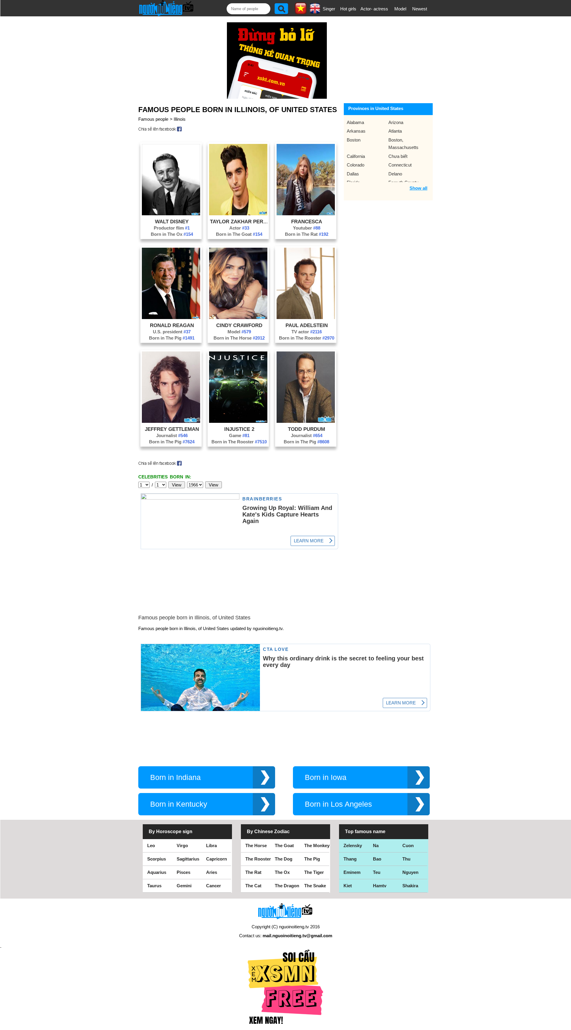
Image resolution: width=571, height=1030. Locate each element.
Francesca (306, 221)
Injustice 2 (239, 429)
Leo (151, 845)
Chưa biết (397, 156)
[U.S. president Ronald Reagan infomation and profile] (171, 317)
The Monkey (317, 845)
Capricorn (216, 858)
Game (239, 435)
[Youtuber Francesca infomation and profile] (306, 213)
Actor (239, 227)
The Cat (253, 885)
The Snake (315, 885)
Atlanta (395, 131)
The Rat (253, 872)
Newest (419, 8)
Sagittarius (188, 858)
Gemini (184, 885)
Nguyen (410, 872)
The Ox (282, 872)
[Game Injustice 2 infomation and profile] (238, 421)
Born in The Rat (306, 234)
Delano (395, 173)
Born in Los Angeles (338, 804)
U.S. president (172, 331)
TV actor (306, 331)
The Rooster (258, 858)
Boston (353, 139)
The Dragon (287, 885)
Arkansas (356, 131)
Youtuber (306, 227)
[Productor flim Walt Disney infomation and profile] (171, 213)
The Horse (256, 845)
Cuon (408, 845)
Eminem (351, 872)
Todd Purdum (306, 429)
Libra (211, 845)
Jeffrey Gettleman (172, 429)
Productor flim (172, 227)
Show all (418, 188)
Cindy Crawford (239, 325)
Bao (377, 858)
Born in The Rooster (306, 337)
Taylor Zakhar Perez (239, 221)
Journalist (172, 435)
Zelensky (352, 845)
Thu (406, 858)
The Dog (283, 858)
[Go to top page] (565, 1024)
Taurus (154, 885)
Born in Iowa (325, 777)
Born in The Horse (239, 337)
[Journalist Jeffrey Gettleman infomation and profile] (171, 421)
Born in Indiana (175, 777)
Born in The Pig (171, 337)
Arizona (395, 122)
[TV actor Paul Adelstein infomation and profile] (306, 317)
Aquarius (156, 872)
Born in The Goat (239, 234)
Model (400, 8)
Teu (376, 872)
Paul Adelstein (307, 325)
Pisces (183, 872)
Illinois (180, 119)
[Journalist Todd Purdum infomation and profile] (306, 421)
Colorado (355, 164)
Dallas (353, 173)
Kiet (347, 885)
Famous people (153, 119)
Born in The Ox (172, 234)
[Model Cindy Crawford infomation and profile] (238, 317)
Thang (350, 858)
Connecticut (400, 164)
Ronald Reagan (172, 325)
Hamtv (379, 885)
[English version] (315, 11)
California (356, 156)
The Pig (312, 858)
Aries (211, 872)
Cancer (213, 885)
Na (376, 845)
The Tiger (314, 872)
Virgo (182, 845)
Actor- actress (374, 8)
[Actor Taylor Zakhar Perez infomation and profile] (238, 213)
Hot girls (348, 8)
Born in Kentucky (178, 804)
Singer (329, 8)
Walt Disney (172, 221)
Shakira (410, 885)
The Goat (284, 845)
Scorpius (156, 858)
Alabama (355, 122)
